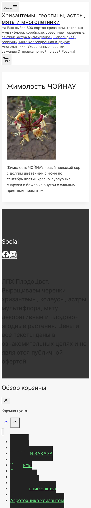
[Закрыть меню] (3, 432)
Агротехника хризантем (37, 500)
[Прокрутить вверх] (6, 423)
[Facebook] (5, 256)
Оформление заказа (33, 488)
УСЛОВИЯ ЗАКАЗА (31, 453)
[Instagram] (13, 256)
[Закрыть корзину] (6, 400)
